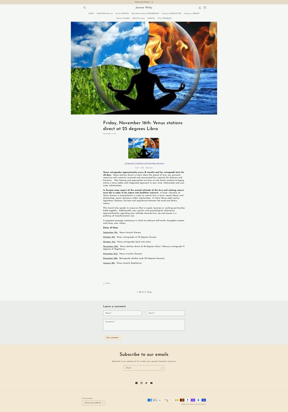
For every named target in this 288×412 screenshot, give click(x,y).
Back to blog (145, 292)
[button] (84, 7)
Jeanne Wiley (190, 404)
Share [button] (108, 283)
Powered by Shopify (200, 404)
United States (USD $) (92, 403)
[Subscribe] (161, 368)
